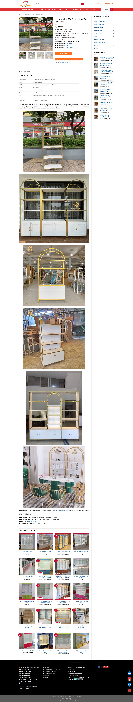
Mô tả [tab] (20, 71)
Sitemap (45, 677)
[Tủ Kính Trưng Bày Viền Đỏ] (27, 641)
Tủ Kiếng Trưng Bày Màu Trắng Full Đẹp (27, 552)
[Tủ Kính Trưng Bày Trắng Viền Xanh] (27, 591)
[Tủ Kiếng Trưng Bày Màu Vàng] (81, 641)
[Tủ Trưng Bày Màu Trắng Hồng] (27, 566)
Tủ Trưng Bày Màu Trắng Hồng (27, 577)
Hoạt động (46, 675)
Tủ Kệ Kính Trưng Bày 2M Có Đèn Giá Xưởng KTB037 (63, 577)
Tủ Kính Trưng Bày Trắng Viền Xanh (27, 602)
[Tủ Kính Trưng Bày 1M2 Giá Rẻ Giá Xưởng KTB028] (45, 616)
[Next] (50, 34)
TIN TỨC (92, 9)
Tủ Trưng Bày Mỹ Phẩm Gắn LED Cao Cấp (63, 552)
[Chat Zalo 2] (129, 684)
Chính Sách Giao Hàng (49, 671)
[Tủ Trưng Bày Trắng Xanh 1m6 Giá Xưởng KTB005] (45, 566)
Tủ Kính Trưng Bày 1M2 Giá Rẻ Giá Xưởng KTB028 (45, 626)
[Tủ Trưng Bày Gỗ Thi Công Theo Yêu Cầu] (81, 616)
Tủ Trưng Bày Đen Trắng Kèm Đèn (45, 651)
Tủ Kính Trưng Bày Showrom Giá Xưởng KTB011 (45, 602)
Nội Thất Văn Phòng (99, 21)
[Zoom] (20, 49)
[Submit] (82, 4)
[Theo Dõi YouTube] (107, 667)
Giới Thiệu (46, 667)
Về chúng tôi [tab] (27, 71)
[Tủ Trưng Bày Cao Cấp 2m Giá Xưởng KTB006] (63, 616)
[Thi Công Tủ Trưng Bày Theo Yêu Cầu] (81, 566)
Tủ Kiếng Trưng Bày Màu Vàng (81, 651)
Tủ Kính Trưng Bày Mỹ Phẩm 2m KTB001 (63, 602)
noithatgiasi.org (30, 683)
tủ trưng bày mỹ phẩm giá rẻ (60, 510)
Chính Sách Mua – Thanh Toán (51, 669)
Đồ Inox (96, 48)
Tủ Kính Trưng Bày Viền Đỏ (27, 650)
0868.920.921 (69, 43)
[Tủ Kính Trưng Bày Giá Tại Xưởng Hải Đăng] (63, 641)
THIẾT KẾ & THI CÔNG (54, 9)
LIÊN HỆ (86, 9)
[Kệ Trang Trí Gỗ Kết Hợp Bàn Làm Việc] (27, 616)
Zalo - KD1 (62, 59)
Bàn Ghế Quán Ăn (99, 27)
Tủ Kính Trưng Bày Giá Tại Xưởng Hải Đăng (63, 651)
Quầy (95, 36)
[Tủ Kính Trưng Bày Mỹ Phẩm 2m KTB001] (63, 591)
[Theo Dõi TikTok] (102, 667)
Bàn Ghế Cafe (98, 30)
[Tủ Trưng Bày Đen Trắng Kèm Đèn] (45, 641)
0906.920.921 (33, 686)
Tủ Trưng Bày (28, 14)
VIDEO (72, 9)
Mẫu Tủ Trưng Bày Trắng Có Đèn (81, 552)
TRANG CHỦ (42, 9)
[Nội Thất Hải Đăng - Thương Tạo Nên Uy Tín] (26, 3)
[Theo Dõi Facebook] (99, 667)
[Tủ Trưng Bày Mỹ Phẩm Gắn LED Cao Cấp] (63, 541)
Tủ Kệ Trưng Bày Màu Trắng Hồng (81, 602)
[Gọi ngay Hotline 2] (129, 690)
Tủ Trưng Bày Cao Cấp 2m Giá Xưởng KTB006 (63, 626)
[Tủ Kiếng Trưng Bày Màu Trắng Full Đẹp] (27, 541)
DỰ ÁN (66, 9)
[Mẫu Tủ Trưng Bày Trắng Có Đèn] (81, 541)
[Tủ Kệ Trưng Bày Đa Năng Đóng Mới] (45, 541)
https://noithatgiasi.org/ (30, 521)
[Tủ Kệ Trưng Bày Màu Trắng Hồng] (81, 591)
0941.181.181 (69, 45)
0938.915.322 (109, 4)
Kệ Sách (96, 45)
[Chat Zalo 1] (129, 673)
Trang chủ (21, 14)
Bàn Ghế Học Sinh (99, 39)
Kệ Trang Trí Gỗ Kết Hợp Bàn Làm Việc (27, 626)
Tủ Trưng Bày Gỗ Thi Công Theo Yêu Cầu (81, 626)
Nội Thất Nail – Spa (99, 42)
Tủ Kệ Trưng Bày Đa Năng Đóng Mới (44, 552)
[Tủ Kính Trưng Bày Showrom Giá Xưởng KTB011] (45, 591)
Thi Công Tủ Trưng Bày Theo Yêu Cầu (81, 577)
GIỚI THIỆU (78, 9)
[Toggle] (113, 21)
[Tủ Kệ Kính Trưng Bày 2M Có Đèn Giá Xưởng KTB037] (63, 566)
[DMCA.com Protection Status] (78, 679)
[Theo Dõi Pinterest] (104, 667)
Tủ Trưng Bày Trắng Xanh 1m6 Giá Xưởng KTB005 (45, 577)
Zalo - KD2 (76, 59)
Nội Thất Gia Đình (99, 24)
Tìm (111, 9)
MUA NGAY (63, 53)
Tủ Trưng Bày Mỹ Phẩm (37, 14)
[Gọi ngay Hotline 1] (129, 678)
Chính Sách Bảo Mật (49, 673)
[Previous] (21, 34)
